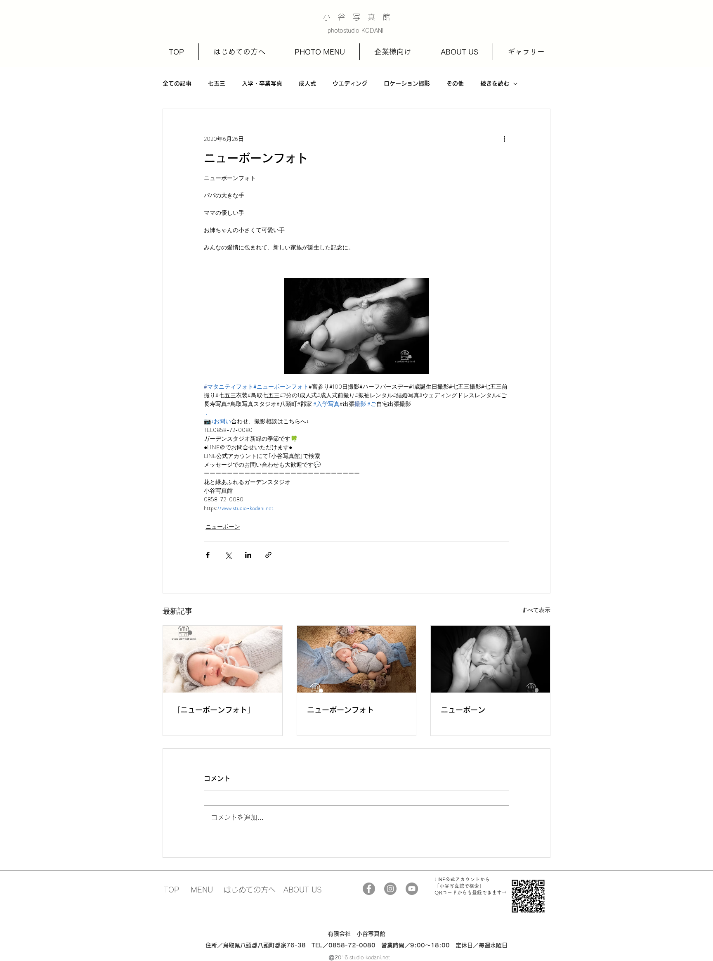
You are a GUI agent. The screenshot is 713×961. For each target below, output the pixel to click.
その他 (455, 83)
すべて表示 (536, 610)
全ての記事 (177, 83)
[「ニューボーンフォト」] (222, 659)
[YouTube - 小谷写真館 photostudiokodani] (412, 889)
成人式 (307, 83)
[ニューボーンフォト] (356, 659)
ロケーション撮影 (407, 83)
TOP (171, 889)
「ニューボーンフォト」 (214, 710)
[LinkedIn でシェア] (248, 555)
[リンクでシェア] (268, 555)
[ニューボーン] (490, 659)
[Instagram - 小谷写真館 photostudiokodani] (390, 889)
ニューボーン (222, 526)
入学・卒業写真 (262, 83)
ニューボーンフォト (340, 710)
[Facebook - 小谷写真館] (369, 889)
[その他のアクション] (504, 139)
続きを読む (494, 83)
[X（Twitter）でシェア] (228, 555)
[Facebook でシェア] (208, 555)
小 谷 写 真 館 (356, 17)
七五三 (216, 83)
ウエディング (350, 83)
